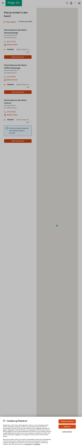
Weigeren (67, 426)
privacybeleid (28, 444)
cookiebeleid (36, 444)
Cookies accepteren (67, 421)
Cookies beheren (67, 431)
